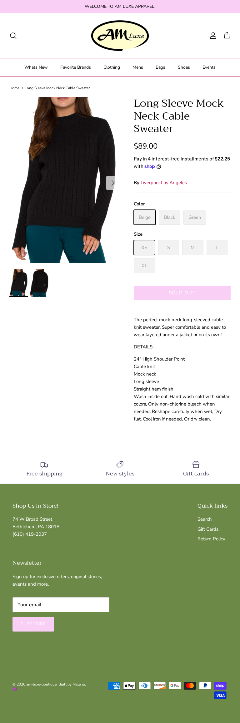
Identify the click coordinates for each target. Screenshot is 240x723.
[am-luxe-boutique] (120, 35)
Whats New (36, 67)
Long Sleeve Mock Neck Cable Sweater (57, 88)
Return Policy (211, 539)
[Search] (13, 35)
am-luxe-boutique (41, 684)
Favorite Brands (75, 67)
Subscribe (33, 624)
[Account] (212, 35)
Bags (160, 67)
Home (14, 88)
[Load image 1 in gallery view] (64, 180)
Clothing (111, 67)
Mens (137, 67)
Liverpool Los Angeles (164, 183)
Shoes (184, 67)
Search (205, 519)
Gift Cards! (208, 529)
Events (209, 67)
